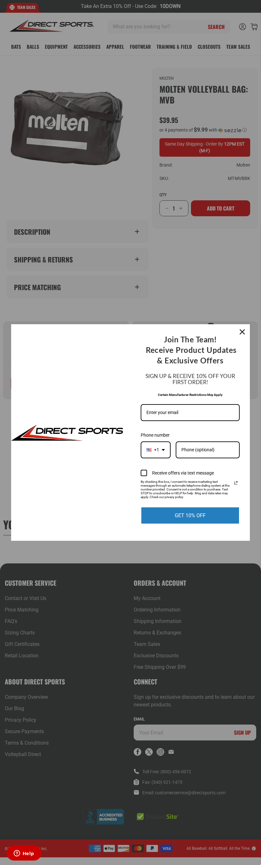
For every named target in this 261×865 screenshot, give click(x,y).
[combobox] (156, 449)
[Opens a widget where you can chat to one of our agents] (23, 854)
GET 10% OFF (190, 515)
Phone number (155, 435)
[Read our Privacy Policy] (236, 483)
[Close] (242, 332)
